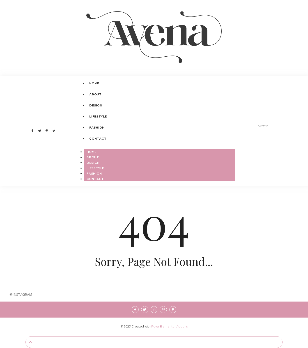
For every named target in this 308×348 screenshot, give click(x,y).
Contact (95, 179)
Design (93, 162)
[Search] (249, 135)
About (93, 157)
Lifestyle (95, 168)
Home (92, 152)
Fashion (94, 173)
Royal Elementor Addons (169, 326)
